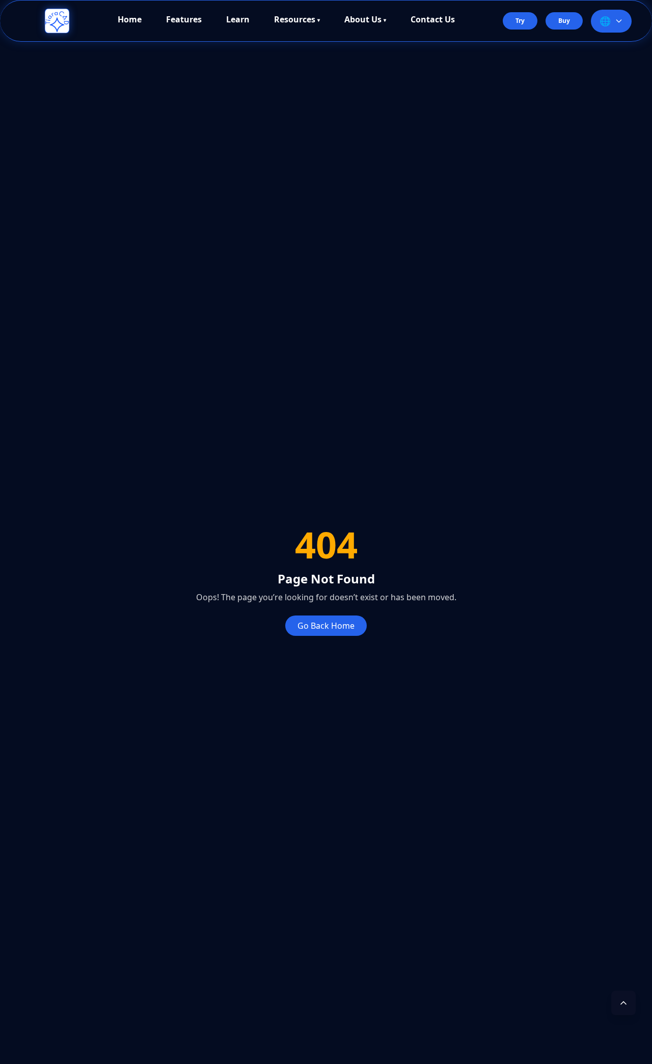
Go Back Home (326, 625)
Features (184, 20)
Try (520, 20)
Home (130, 20)
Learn (238, 20)
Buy (564, 20)
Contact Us (433, 20)
